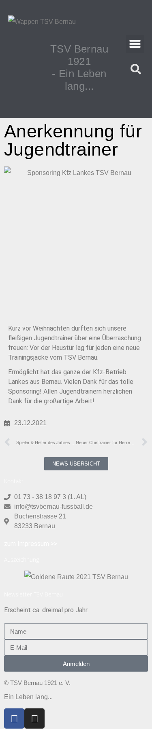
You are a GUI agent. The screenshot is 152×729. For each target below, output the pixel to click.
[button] (135, 44)
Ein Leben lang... (28, 696)
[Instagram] (34, 718)
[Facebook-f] (14, 718)
